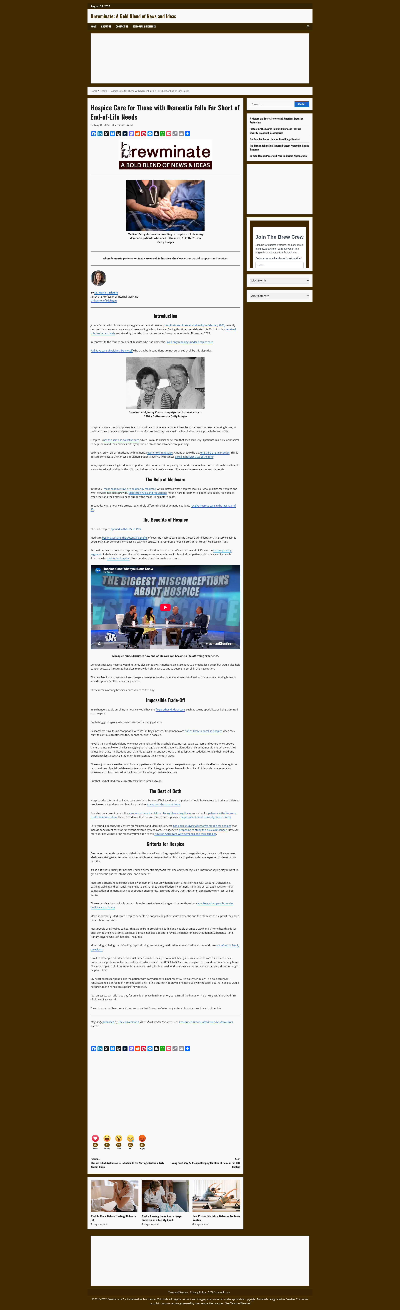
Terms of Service (178, 1292)
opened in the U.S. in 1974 (126, 529)
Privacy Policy (198, 1292)
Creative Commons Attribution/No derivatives (206, 1022)
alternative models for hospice (213, 826)
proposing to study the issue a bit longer (203, 830)
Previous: (127, 1163)
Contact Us (122, 26)
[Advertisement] (187, 58)
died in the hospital (118, 558)
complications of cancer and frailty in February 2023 (193, 325)
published (108, 1022)
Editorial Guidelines (144, 26)
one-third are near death (215, 452)
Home (93, 26)
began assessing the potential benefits (125, 537)
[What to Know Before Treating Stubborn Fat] (114, 1196)
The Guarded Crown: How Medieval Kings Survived (275, 139)
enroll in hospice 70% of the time (194, 456)
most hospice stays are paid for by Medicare (130, 489)
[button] (308, 26)
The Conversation (128, 1022)
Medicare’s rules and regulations (148, 492)
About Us (106, 26)
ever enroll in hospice (160, 452)
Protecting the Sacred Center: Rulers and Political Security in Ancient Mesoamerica (275, 131)
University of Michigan (104, 300)
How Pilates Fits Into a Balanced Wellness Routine (216, 1218)
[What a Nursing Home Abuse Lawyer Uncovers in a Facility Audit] (165, 1196)
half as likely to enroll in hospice (203, 731)
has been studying (184, 826)
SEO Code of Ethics (219, 1292)
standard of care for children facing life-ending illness (160, 813)
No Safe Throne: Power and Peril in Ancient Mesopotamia (278, 156)
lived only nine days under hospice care (190, 342)
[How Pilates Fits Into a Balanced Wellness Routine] (216, 1196)
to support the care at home (163, 804)
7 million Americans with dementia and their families (185, 834)
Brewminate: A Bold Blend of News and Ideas (133, 16)
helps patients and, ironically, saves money (206, 817)
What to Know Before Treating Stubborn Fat (113, 1218)
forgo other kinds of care (170, 709)
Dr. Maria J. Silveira (106, 292)
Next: (205, 1163)
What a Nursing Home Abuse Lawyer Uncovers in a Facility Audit (162, 1218)
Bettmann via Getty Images (170, 416)
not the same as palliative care (121, 440)
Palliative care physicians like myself (112, 350)
